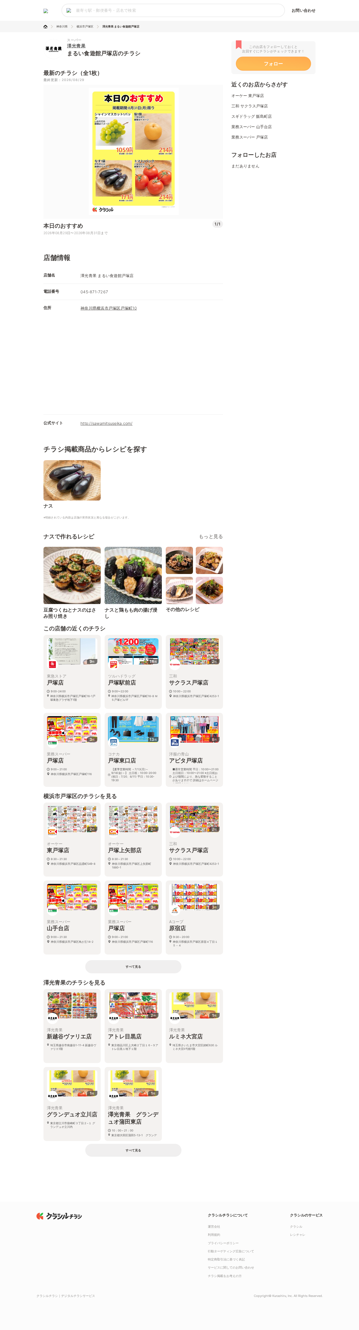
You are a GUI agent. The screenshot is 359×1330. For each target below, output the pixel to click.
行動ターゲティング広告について (231, 1251)
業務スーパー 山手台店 (251, 126)
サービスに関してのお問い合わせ (231, 1267)
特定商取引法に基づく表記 (226, 1259)
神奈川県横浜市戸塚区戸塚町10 (108, 308)
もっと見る (211, 536)
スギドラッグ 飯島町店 (251, 116)
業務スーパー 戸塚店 (249, 137)
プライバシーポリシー (223, 1243)
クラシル (296, 1226)
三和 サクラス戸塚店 (249, 105)
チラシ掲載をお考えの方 (225, 1276)
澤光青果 (76, 46)
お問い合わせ (304, 10)
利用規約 (214, 1235)
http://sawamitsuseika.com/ (106, 423)
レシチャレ (297, 1235)
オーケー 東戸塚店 (247, 95)
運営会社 (214, 1226)
